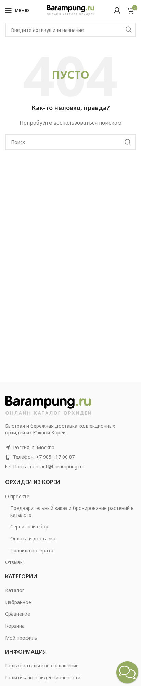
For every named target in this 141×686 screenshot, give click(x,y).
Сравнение (17, 614)
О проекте (17, 496)
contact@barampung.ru (56, 466)
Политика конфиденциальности (42, 677)
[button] (127, 672)
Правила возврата (31, 550)
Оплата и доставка (32, 538)
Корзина (15, 626)
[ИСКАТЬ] (128, 30)
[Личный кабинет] (117, 10)
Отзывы (14, 562)
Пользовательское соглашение (42, 665)
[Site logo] (70, 10)
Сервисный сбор (29, 526)
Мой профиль (21, 638)
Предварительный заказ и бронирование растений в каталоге (72, 511)
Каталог (14, 590)
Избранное (18, 602)
